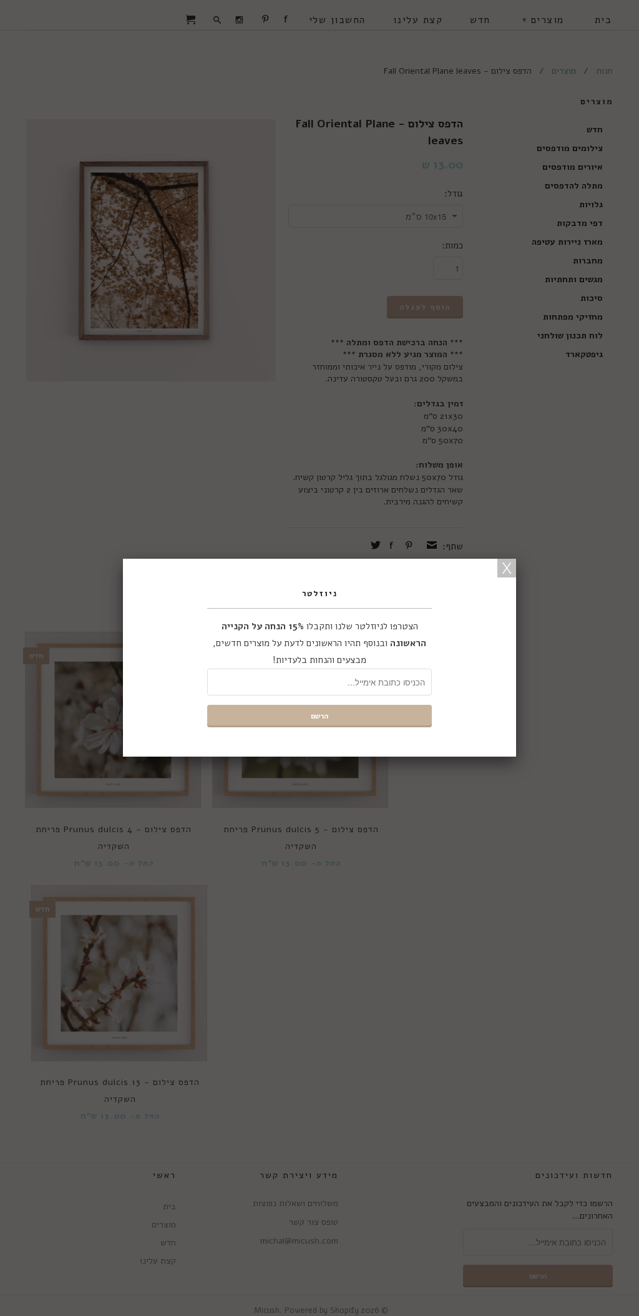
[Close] (506, 568)
